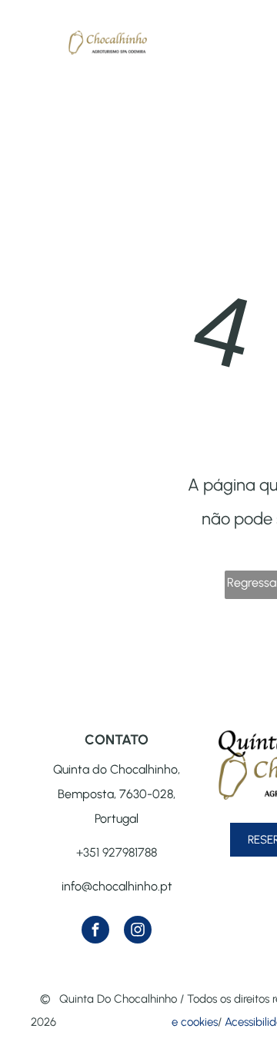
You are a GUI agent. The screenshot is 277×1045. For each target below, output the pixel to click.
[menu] (23, 59)
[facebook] (95, 931)
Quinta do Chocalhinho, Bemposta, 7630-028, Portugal (116, 794)
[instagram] (138, 931)
